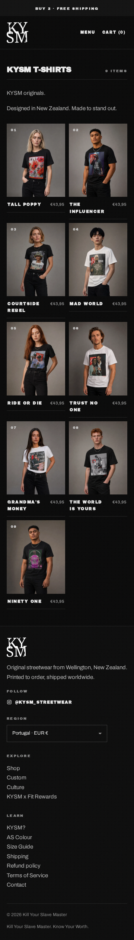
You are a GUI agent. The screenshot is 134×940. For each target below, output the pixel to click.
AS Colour (19, 837)
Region (17, 718)
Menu (87, 32)
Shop (13, 768)
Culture (15, 787)
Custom (16, 778)
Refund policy (24, 866)
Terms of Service (27, 875)
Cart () (114, 32)
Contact (16, 885)
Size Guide (20, 847)
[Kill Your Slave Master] (17, 32)
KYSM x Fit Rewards (32, 797)
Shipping (17, 856)
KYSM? (16, 828)
